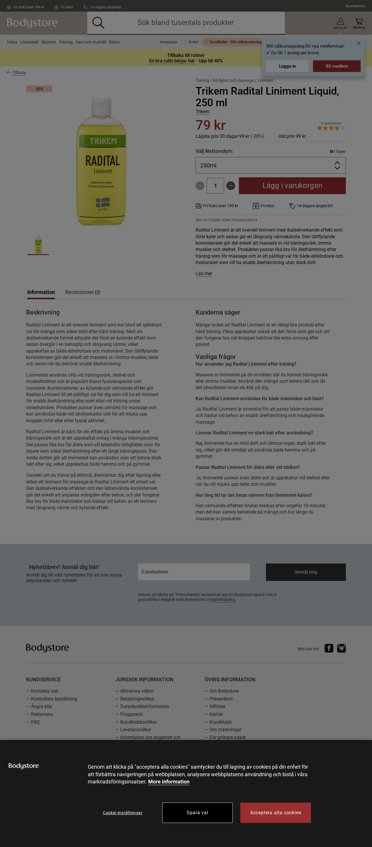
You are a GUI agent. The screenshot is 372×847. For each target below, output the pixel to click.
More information (168, 782)
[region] (186, 793)
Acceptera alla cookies (275, 812)
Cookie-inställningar (123, 812)
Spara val (197, 812)
